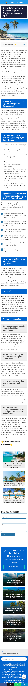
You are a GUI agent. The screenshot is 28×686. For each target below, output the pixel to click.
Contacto (14, 667)
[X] (10, 684)
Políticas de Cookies (17, 665)
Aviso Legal (6, 664)
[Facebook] (3, 684)
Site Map (14, 664)
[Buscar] (24, 658)
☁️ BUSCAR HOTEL (14, 566)
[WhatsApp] (17, 684)
